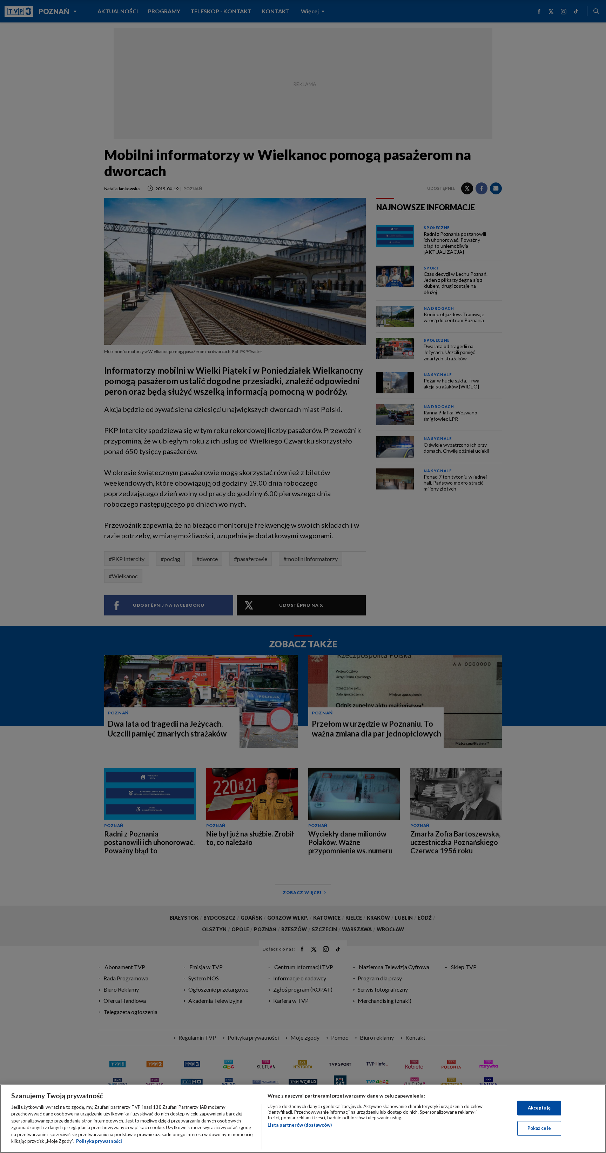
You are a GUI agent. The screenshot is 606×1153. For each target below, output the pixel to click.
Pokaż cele (539, 1128)
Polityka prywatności (99, 1141)
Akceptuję (539, 1108)
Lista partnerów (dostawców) (300, 1125)
